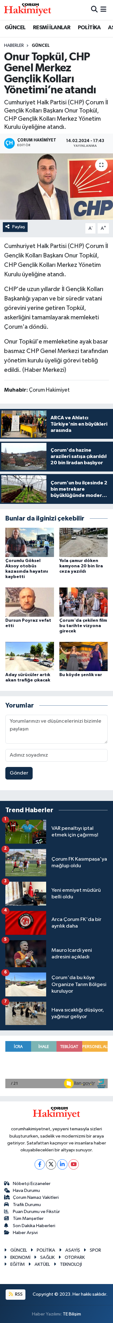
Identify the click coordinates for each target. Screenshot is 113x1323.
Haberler (14, 45)
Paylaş (18, 226)
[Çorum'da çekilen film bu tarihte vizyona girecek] (83, 601)
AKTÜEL (42, 1264)
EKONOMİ (20, 1257)
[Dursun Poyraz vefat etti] (29, 601)
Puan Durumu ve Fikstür (36, 1211)
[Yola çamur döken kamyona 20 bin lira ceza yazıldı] (83, 542)
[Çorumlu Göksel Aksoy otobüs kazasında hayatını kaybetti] (29, 542)
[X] (51, 1164)
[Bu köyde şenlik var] (83, 656)
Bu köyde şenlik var (80, 675)
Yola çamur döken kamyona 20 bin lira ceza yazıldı (81, 566)
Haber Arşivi (25, 1232)
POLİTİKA (89, 27)
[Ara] (94, 10)
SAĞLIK (47, 1257)
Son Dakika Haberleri (34, 1225)
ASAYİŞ (72, 1250)
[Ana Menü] (103, 10)
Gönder (19, 773)
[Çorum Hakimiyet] (27, 9)
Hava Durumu (26, 1190)
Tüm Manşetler (28, 1218)
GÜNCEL (15, 27)
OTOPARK (75, 1257)
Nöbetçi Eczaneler (32, 1183)
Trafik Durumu (27, 1204)
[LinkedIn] (62, 1164)
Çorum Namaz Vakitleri (36, 1197)
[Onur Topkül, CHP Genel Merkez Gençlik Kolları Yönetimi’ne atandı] (56, 186)
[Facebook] (40, 1164)
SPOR (95, 1250)
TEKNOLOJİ (71, 1264)
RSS (18, 1294)
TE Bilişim (72, 1314)
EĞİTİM (17, 1264)
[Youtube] (73, 1164)
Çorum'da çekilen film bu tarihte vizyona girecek (83, 625)
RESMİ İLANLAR (51, 27)
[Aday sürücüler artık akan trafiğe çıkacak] (29, 656)
